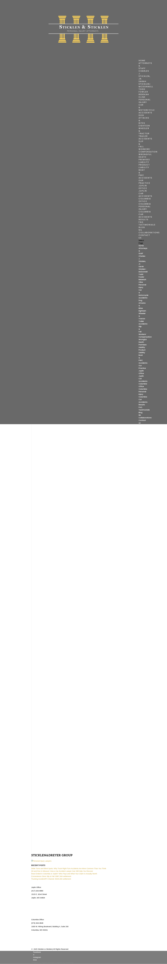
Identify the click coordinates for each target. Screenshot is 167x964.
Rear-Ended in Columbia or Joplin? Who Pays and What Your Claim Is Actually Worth (64, 874)
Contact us (144, 236)
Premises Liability (144, 161)
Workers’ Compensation (148, 150)
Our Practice (144, 181)
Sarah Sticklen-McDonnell (146, 84)
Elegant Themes (47, 963)
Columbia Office (145, 200)
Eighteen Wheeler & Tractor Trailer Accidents (145, 132)
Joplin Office (143, 187)
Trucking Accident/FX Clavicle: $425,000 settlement (51, 879)
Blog (142, 227)
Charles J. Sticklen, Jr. (144, 75)
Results (143, 219)
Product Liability (144, 166)
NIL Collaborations (149, 231)
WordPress (69, 963)
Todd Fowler (143, 90)
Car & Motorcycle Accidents (147, 108)
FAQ (141, 222)
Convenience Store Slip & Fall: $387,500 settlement (51, 876)
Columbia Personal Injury (145, 206)
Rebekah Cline (144, 95)
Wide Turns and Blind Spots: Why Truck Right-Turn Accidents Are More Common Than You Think (68, 868)
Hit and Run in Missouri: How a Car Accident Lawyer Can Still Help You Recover (62, 871)
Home (142, 60)
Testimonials (147, 224)
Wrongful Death (145, 155)
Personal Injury (145, 101)
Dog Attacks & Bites (144, 119)
